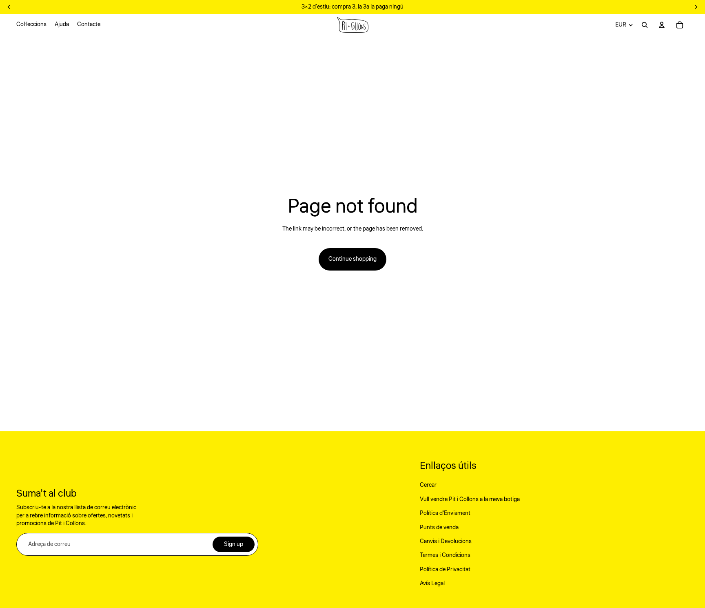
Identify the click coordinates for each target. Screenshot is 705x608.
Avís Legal (432, 583)
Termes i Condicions (445, 555)
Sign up (233, 544)
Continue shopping (352, 259)
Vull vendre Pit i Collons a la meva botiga (470, 499)
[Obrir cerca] (645, 25)
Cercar (428, 485)
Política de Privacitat (445, 570)
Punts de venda (439, 528)
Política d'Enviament (445, 513)
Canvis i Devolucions (446, 541)
